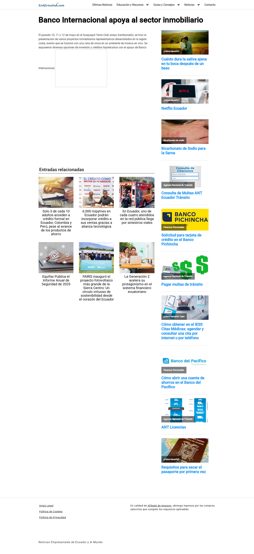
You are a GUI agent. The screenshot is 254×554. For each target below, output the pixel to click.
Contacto (209, 4)
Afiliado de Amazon (159, 505)
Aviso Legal (46, 505)
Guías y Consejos (164, 4)
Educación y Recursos (130, 4)
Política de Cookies (51, 511)
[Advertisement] (96, 124)
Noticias (189, 4)
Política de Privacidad (52, 517)
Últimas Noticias (102, 4)
